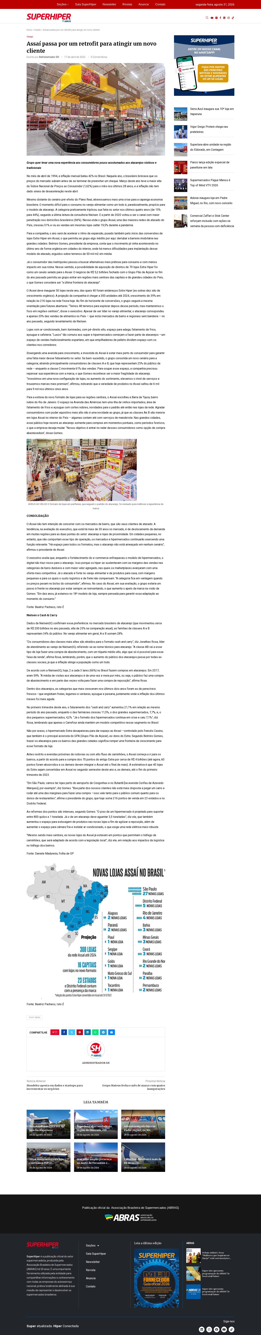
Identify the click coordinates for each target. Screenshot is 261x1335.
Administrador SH (49, 57)
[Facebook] (220, 17)
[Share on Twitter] (71, 1032)
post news (34, 1017)
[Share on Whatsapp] (95, 1032)
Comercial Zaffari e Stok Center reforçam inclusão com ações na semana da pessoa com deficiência (212, 221)
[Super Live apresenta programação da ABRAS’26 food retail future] (193, 1273)
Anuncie (143, 4)
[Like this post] (56, 1032)
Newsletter (109, 4)
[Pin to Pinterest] (80, 1032)
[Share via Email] (111, 1032)
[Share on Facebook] (64, 1032)
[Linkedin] (224, 17)
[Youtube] (212, 17)
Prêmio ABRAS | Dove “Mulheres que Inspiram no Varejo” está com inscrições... (216, 1255)
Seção (37, 29)
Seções (61, 4)
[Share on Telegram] (103, 1032)
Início (29, 29)
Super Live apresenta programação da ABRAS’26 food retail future (216, 1273)
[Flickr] (216, 17)
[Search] (207, 17)
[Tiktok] (233, 17)
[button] (204, 65)
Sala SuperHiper (85, 4)
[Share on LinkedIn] (87, 1032)
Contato (160, 4)
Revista (127, 4)
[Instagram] (228, 17)
